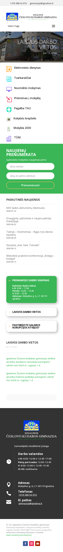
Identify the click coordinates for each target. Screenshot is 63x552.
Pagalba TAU (22, 108)
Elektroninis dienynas (27, 67)
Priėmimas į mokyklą (27, 98)
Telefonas (25, 492)
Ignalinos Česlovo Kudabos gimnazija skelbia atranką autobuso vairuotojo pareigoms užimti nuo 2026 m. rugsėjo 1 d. (30, 362)
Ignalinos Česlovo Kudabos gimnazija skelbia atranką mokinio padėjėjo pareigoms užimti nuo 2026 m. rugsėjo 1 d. (30, 377)
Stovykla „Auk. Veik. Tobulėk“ (23, 245)
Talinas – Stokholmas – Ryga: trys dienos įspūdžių (29, 233)
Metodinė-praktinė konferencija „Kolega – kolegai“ (30, 257)
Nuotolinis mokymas (27, 88)
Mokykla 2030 (22, 128)
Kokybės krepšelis (24, 118)
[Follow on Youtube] (37, 543)
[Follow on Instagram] (31, 543)
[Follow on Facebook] (25, 543)
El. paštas (24, 500)
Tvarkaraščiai (22, 78)
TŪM (17, 137)
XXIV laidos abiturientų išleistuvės (25, 208)
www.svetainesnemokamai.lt (18, 535)
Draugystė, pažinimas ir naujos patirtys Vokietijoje (28, 220)
